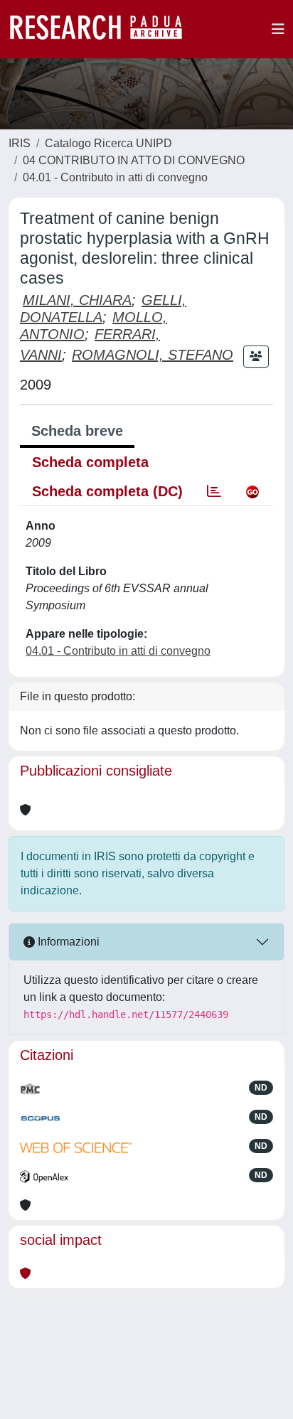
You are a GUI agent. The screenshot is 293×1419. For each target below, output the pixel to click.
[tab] (214, 491)
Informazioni (67, 942)
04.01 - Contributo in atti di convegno (115, 177)
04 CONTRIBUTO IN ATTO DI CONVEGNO (134, 160)
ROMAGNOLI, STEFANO (152, 355)
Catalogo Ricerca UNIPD (108, 143)
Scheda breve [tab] (77, 431)
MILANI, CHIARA (77, 300)
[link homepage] (103, 29)
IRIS (20, 143)
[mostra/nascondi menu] (278, 29)
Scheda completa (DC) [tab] (107, 491)
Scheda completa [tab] (90, 462)
